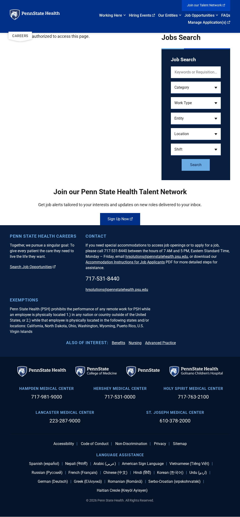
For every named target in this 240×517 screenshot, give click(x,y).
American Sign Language (143, 463)
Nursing (135, 343)
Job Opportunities (199, 15)
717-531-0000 (120, 397)
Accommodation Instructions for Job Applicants (125, 262)
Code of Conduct (95, 443)
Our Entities (168, 15)
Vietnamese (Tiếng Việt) (189, 463)
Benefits (118, 343)
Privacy (160, 443)
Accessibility (63, 443)
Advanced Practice (160, 343)
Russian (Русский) (47, 472)
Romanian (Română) (125, 481)
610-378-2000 (175, 421)
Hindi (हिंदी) (142, 472)
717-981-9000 (46, 397)
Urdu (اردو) (198, 472)
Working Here (110, 15)
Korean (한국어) (170, 472)
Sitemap (180, 443)
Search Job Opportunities (31, 267)
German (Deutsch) (53, 481)
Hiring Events (140, 15)
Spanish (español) (44, 463)
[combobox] (196, 88)
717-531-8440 (102, 278)
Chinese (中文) (115, 472)
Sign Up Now (118, 219)
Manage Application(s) (207, 22)
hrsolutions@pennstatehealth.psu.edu (156, 256)
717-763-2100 (193, 397)
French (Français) (83, 472)
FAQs (225, 15)
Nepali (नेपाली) (76, 463)
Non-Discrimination (131, 443)
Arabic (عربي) (105, 463)
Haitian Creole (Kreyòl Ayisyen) (122, 490)
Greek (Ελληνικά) (88, 481)
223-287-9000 (64, 421)
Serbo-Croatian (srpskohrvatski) (174, 481)
